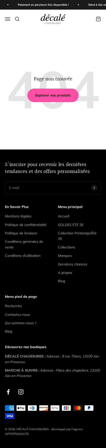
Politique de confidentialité (26, 225)
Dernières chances (72, 264)
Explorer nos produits (53, 95)
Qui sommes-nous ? (20, 323)
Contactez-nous (17, 314)
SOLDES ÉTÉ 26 (70, 225)
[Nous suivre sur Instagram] (21, 392)
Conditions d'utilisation (22, 255)
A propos (65, 272)
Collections (66, 247)
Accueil (63, 216)
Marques (65, 255)
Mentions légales (18, 216)
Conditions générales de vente (24, 244)
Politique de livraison (21, 233)
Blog (61, 281)
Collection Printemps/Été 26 (77, 236)
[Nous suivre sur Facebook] (8, 392)
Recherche (13, 306)
